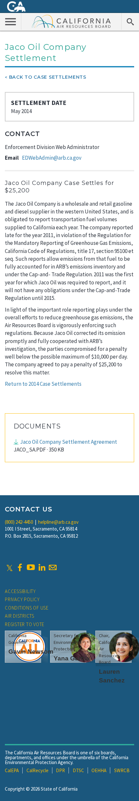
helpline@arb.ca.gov (58, 522)
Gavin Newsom (30, 651)
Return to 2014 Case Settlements (43, 383)
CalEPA (12, 770)
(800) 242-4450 (19, 522)
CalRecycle (37, 770)
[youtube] (31, 567)
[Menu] (10, 21)
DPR (60, 770)
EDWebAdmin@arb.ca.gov (51, 157)
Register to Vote (24, 624)
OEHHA (98, 770)
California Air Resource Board (71, 21)
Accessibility (20, 591)
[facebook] (20, 567)
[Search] (130, 21)
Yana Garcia (72, 658)
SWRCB (122, 770)
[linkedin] (41, 567)
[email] (52, 567)
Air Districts (19, 616)
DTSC (78, 770)
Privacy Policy (22, 599)
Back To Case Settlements (47, 77)
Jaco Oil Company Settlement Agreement (68, 441)
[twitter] (9, 567)
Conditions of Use (26, 608)
